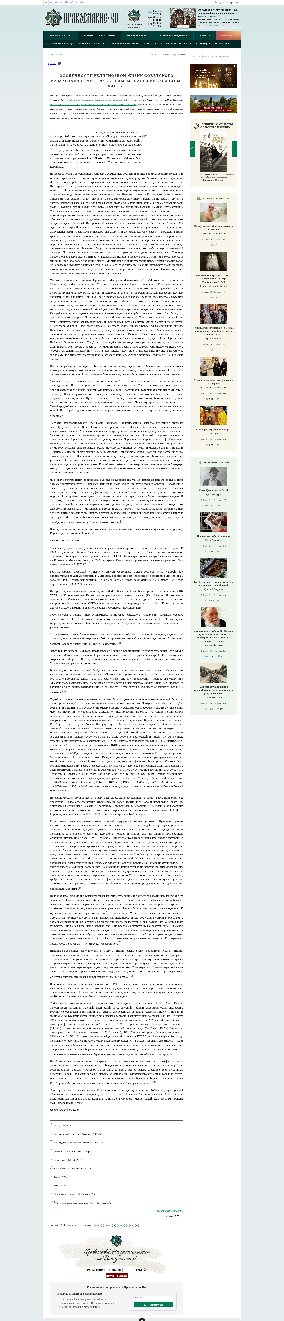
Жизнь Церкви (203, 43)
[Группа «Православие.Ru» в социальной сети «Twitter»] (56, 2)
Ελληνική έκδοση (157, 12)
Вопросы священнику (173, 35)
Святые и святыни (152, 43)
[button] (180, 27)
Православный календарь (134, 25)
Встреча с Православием (99, 35)
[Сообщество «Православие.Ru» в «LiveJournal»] (61, 2)
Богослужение (222, 43)
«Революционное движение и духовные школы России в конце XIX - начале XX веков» (93, 104)
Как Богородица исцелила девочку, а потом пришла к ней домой (213, 583)
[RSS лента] (76, 2)
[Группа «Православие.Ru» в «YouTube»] (66, 2)
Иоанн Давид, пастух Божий (213, 490)
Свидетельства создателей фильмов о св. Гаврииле (213, 381)
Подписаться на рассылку (228, 2)
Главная (50, 54)
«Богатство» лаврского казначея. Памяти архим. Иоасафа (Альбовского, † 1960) (213, 279)
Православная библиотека (124, 43)
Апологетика (100, 43)
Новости (205, 35)
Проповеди (84, 43)
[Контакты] (81, 2)
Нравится (52, 63)
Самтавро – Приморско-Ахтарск (213, 429)
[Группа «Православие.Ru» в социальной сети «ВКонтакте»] (46, 2)
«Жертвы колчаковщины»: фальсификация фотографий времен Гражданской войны (213, 690)
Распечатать (181, 54)
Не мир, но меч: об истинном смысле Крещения (213, 227)
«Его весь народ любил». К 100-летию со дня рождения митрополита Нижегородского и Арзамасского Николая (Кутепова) (213, 636)
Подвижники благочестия (178, 43)
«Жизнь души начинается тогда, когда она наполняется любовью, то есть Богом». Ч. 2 (214, 331)
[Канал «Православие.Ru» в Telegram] (71, 2)
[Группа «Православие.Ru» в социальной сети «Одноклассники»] (51, 2)
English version (157, 24)
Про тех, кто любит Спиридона (213, 536)
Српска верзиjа (157, 18)
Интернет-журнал (137, 35)
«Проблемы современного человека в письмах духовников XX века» (101, 99)
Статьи (59, 54)
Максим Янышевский (170, 1211)
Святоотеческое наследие (60, 43)
